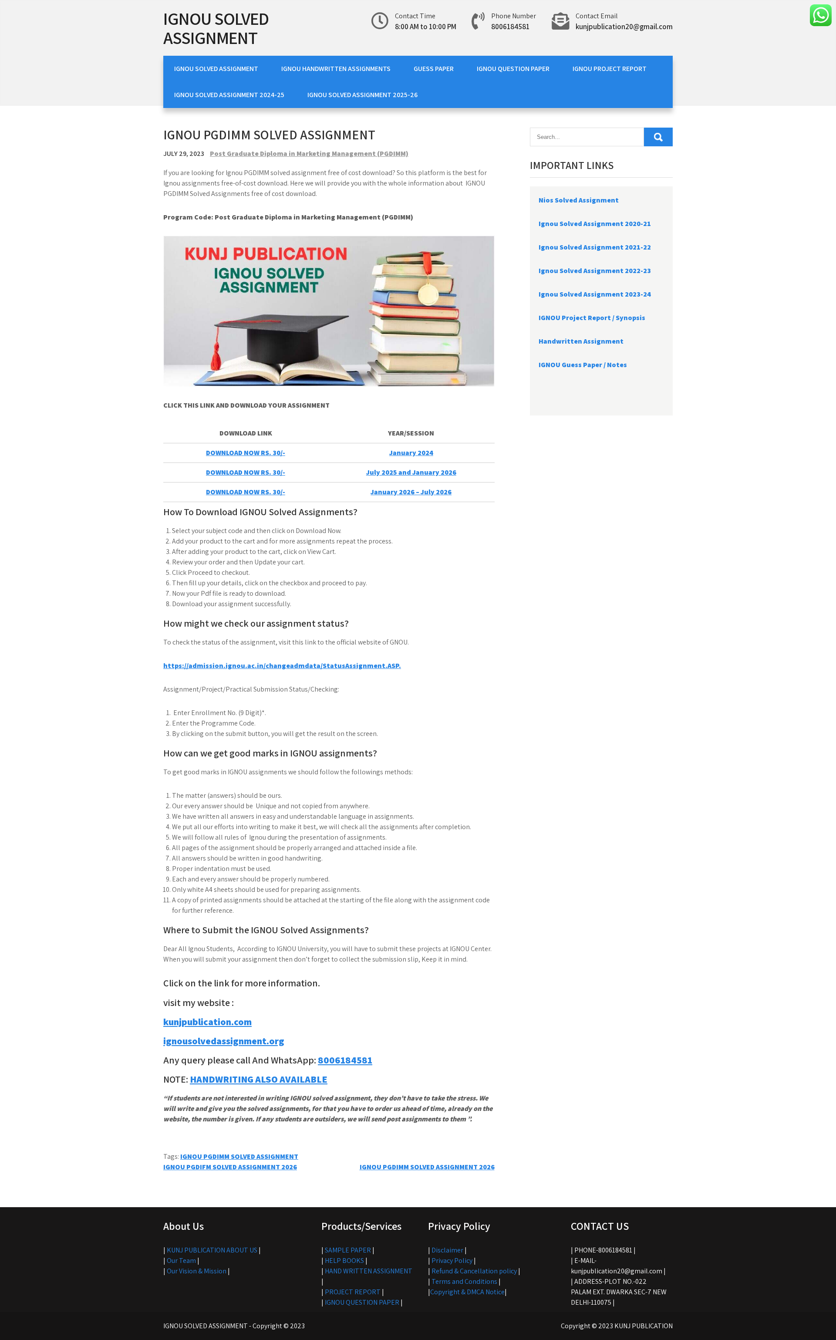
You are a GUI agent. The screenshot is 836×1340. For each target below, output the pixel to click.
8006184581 (345, 1060)
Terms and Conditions (464, 1281)
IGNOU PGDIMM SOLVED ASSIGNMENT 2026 (427, 1166)
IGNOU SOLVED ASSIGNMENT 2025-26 (362, 94)
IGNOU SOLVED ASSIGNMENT (216, 28)
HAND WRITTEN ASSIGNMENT (368, 1271)
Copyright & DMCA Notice (467, 1291)
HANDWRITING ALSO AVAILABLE (258, 1079)
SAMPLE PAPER (348, 1250)
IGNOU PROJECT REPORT (610, 68)
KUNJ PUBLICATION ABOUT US (212, 1250)
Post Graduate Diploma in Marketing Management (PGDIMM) (309, 153)
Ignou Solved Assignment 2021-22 (595, 247)
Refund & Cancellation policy (474, 1271)
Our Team (181, 1260)
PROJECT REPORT (353, 1291)
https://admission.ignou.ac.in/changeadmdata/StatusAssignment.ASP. (282, 665)
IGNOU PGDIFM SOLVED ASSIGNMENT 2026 (230, 1166)
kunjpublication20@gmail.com (624, 26)
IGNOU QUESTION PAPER (513, 68)
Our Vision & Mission (196, 1271)
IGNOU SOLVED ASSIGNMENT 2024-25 (229, 94)
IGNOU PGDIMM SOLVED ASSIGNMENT (239, 1156)
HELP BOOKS (344, 1260)
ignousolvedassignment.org (223, 1041)
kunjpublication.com (207, 1022)
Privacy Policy (451, 1260)
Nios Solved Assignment (579, 200)
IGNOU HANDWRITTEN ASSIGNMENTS (336, 68)
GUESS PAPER (434, 68)
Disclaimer (447, 1250)
